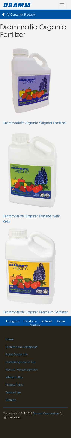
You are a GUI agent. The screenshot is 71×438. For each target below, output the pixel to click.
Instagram (12, 321)
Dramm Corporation (46, 413)
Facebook (30, 321)
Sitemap (11, 400)
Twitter (61, 321)
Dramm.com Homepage (21, 347)
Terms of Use (13, 392)
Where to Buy (14, 377)
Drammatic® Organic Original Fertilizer (34, 122)
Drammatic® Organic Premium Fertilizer (35, 312)
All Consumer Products (21, 14)
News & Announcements (22, 369)
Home (9, 339)
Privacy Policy (14, 385)
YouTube (35, 325)
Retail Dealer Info (17, 354)
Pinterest (46, 321)
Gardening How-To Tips (20, 362)
